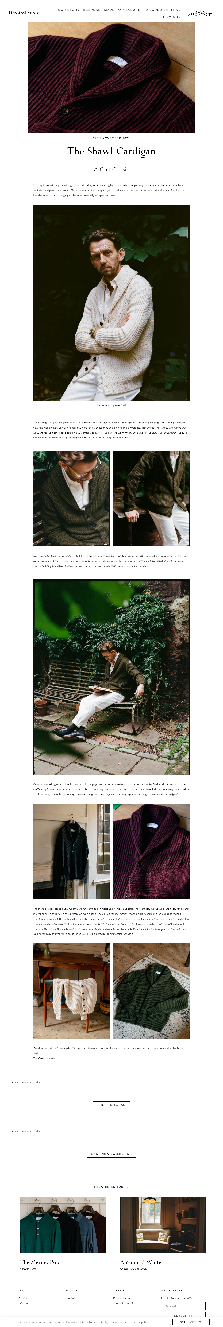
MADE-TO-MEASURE (122, 9)
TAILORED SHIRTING (162, 9)
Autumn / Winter (142, 1262)
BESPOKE (92, 9)
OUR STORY (69, 9)
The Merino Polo (40, 1262)
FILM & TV (172, 16)
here (174, 794)
